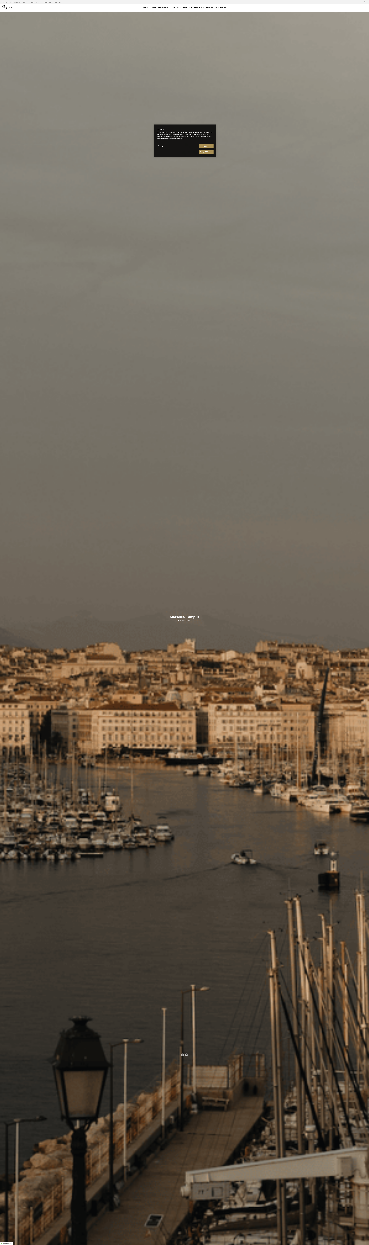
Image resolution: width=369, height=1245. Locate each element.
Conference (47, 2)
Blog (60, 2)
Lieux (154, 8)
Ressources (199, 8)
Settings (160, 146)
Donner (209, 8)
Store (55, 2)
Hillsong (17, 2)
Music (38, 2)
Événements (163, 8)
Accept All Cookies (206, 152)
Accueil (146, 8)
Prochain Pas (175, 8)
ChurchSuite (220, 8)
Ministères (187, 8)
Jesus (25, 2)
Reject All (206, 146)
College (31, 2)
